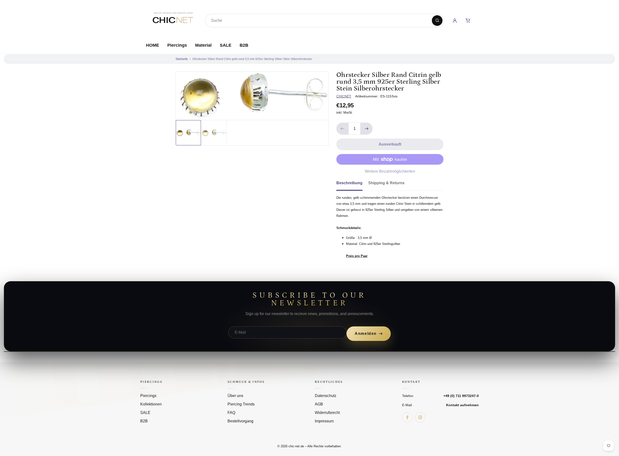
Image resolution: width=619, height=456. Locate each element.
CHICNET (343, 96)
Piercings (177, 45)
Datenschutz (325, 396)
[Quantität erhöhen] (367, 129)
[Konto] (455, 20)
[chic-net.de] (172, 19)
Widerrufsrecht (327, 413)
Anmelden (366, 333)
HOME (152, 45)
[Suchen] (437, 20)
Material (203, 45)
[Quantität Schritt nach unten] (342, 129)
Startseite (182, 59)
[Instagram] (420, 417)
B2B (244, 45)
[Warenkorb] (468, 20)
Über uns (235, 396)
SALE (225, 45)
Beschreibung (349, 183)
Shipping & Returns (386, 183)
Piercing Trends (241, 404)
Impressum (324, 421)
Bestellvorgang (240, 421)
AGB (319, 404)
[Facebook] (407, 417)
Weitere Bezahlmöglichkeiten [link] (390, 171)
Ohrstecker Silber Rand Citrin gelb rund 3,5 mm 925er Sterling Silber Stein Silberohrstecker (252, 59)
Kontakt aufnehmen (462, 405)
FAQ (231, 413)
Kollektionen (151, 404)
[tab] (352, 184)
